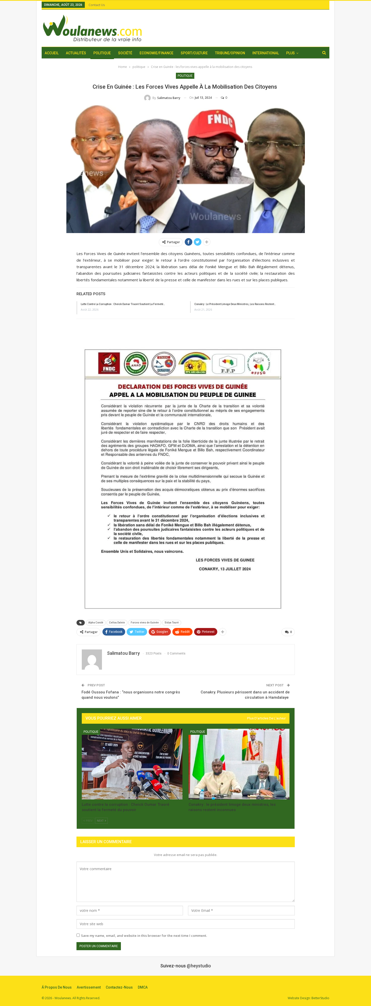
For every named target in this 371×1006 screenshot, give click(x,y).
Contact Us (97, 5)
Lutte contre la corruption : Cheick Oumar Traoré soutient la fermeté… (123, 304)
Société (125, 53)
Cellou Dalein (117, 622)
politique (185, 76)
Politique (102, 53)
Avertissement (89, 987)
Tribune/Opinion (230, 53)
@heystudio (199, 965)
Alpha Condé (95, 622)
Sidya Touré (172, 622)
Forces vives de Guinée (145, 622)
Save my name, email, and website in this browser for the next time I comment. (144, 935)
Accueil (52, 53)
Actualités (76, 53)
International (265, 53)
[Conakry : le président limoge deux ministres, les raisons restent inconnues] (239, 764)
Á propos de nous (57, 987)
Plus (290, 53)
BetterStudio (320, 998)
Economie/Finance (156, 53)
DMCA (143, 987)
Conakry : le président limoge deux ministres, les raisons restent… (235, 304)
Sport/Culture (194, 53)
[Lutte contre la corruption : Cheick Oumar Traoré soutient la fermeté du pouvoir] (132, 764)
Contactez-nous (119, 987)
